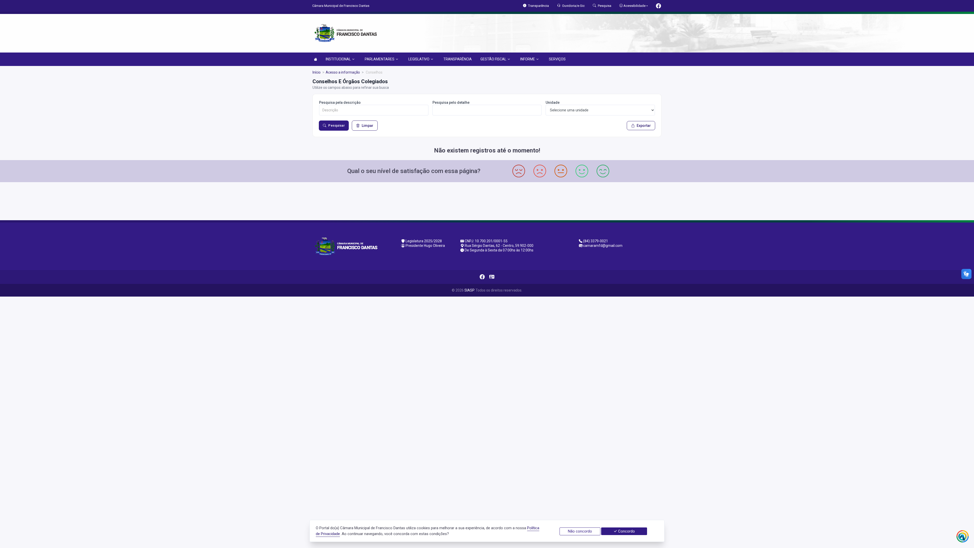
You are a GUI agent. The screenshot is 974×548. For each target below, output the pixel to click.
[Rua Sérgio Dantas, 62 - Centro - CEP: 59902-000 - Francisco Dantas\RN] (487, 200)
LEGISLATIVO (418, 59)
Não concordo (580, 531)
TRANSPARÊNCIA (457, 59)
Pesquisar (336, 125)
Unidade (553, 102)
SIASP (469, 290)
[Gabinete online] (491, 277)
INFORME (527, 59)
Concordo (626, 531)
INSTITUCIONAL (338, 59)
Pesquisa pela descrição (340, 102)
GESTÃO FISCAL (493, 59)
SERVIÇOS (557, 59)
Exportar (644, 126)
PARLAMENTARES (379, 59)
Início (316, 72)
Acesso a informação (343, 72)
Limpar (367, 126)
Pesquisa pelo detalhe (450, 102)
